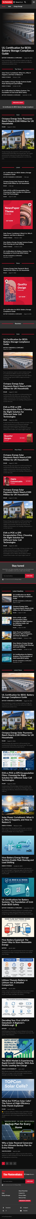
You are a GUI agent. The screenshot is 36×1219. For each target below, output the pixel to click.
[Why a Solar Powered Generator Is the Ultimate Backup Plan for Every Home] (18, 1130)
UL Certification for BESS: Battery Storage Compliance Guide (18, 51)
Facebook (8, 1207)
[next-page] (14, 1163)
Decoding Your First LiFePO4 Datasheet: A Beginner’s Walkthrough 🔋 (15, 1022)
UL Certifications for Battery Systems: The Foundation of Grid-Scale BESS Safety (23, 656)
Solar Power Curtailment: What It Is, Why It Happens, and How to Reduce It (22, 634)
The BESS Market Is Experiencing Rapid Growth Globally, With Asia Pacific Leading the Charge (18, 1063)
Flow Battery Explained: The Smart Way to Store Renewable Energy (16, 942)
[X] (3, 1210)
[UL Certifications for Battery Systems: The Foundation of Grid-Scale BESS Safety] (7, 658)
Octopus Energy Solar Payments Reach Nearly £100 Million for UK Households (18, 121)
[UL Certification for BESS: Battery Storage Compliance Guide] (18, 29)
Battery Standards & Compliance (12, 57)
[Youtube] (20, 1210)
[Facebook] (3, 1207)
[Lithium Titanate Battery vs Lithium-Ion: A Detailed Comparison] (18, 967)
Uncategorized (6, 1151)
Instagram (25, 1207)
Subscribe (29, 575)
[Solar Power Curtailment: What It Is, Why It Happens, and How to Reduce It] (7, 635)
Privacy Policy (18, 579)
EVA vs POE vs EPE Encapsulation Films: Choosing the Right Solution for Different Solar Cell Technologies (16, 192)
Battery (4, 948)
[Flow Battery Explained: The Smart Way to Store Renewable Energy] (18, 927)
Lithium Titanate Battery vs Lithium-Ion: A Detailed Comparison (15, 982)
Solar (5, 185)
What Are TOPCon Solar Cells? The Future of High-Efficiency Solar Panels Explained (16, 1103)
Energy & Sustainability (9, 1069)
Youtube (25, 1210)
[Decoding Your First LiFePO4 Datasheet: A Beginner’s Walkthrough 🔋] (18, 1007)
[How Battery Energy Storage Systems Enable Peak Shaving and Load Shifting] (7, 646)
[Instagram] (20, 1207)
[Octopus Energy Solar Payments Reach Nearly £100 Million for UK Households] (18, 139)
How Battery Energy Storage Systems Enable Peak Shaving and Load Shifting (23, 645)
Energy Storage (6, 77)
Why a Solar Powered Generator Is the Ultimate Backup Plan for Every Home (17, 1145)
